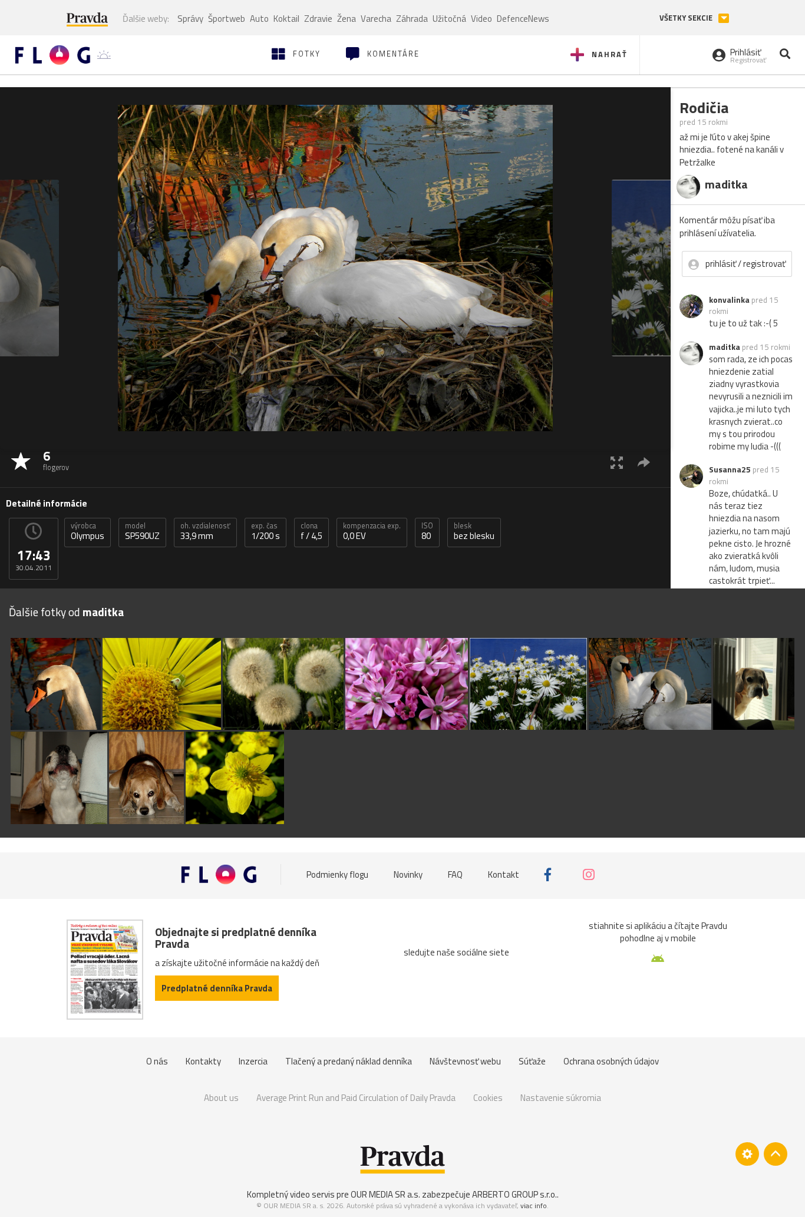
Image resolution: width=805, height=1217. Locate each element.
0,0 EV (372, 531)
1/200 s (265, 531)
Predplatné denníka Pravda (216, 988)
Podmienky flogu (337, 874)
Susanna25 (730, 469)
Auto (259, 18)
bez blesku (474, 531)
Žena (346, 18)
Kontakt (503, 874)
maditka (724, 347)
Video (481, 18)
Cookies (488, 1098)
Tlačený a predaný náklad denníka (348, 1061)
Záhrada (412, 18)
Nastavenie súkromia (560, 1098)
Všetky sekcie (686, 18)
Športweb (226, 18)
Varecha (376, 18)
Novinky (408, 874)
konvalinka (729, 300)
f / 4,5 (311, 531)
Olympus (87, 531)
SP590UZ (142, 531)
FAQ (455, 874)
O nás (157, 1061)
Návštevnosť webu (465, 1061)
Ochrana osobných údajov (611, 1061)
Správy (190, 18)
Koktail (286, 18)
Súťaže (532, 1061)
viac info (533, 1205)
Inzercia (253, 1061)
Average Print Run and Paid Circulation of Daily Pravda (356, 1098)
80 (427, 531)
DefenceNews (523, 18)
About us (221, 1098)
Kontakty (203, 1061)
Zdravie (318, 18)
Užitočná (449, 18)
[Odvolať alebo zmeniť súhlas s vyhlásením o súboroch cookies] (747, 1154)
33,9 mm (205, 531)
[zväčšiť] (617, 462)
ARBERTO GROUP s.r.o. (514, 1194)
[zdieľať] (644, 462)
